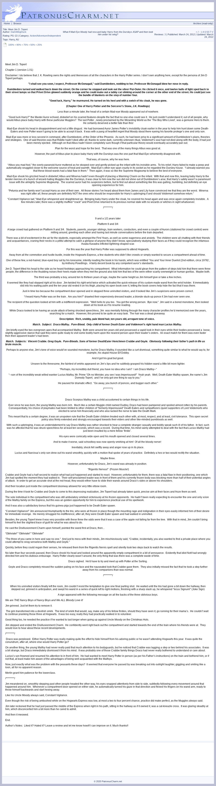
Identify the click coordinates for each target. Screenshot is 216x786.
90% (18, 44)
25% (39, 44)
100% (11, 44)
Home (7, 23)
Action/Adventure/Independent (45, 35)
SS (207, 32)
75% (25, 44)
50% (32, 44)
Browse (17, 23)
